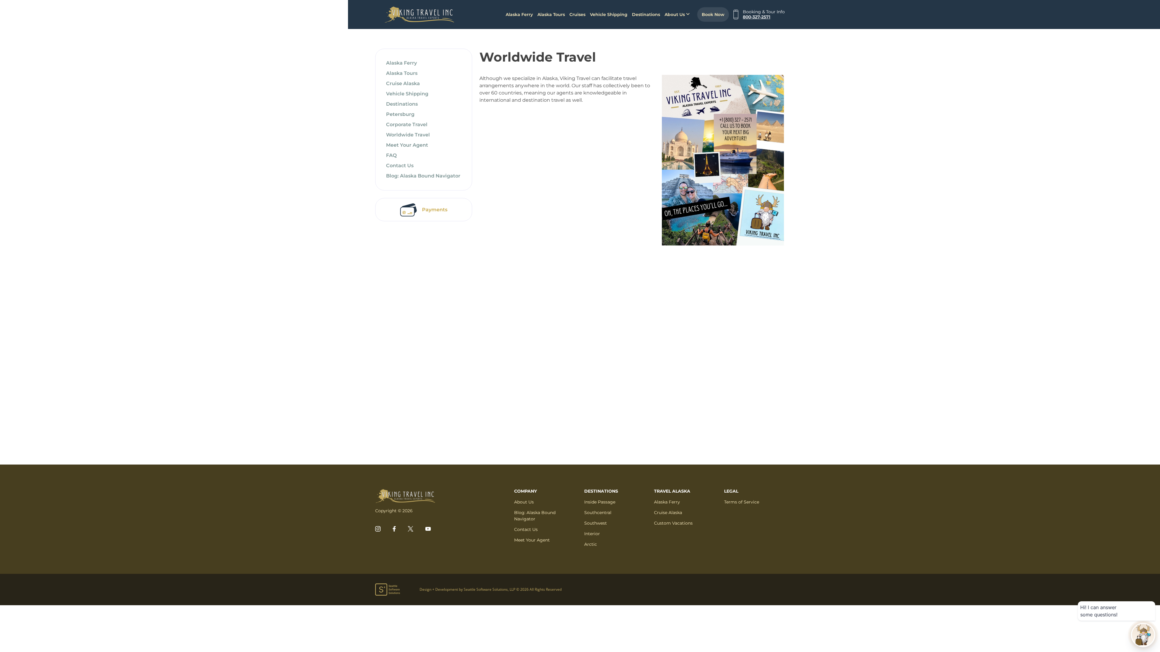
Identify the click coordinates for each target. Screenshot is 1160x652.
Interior (592, 533)
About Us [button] (675, 14)
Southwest (595, 523)
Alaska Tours (551, 14)
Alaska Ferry (519, 14)
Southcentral (597, 512)
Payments (434, 210)
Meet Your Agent (407, 145)
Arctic (590, 544)
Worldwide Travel (408, 135)
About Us (524, 502)
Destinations (646, 14)
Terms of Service (741, 502)
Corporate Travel (406, 124)
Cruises (577, 14)
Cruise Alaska (403, 83)
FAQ (391, 155)
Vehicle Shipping (608, 14)
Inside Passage (599, 502)
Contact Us (400, 165)
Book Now (713, 14)
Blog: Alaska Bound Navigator (423, 176)
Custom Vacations (673, 523)
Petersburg (400, 114)
